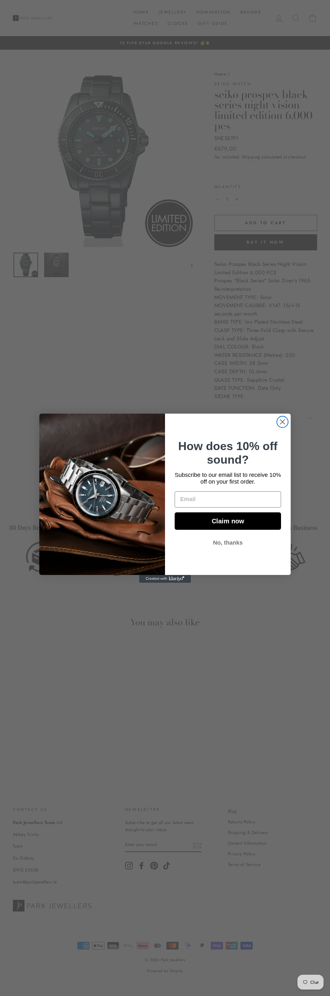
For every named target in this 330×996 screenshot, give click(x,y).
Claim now (228, 521)
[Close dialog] (282, 422)
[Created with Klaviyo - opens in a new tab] (165, 579)
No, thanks (228, 542)
